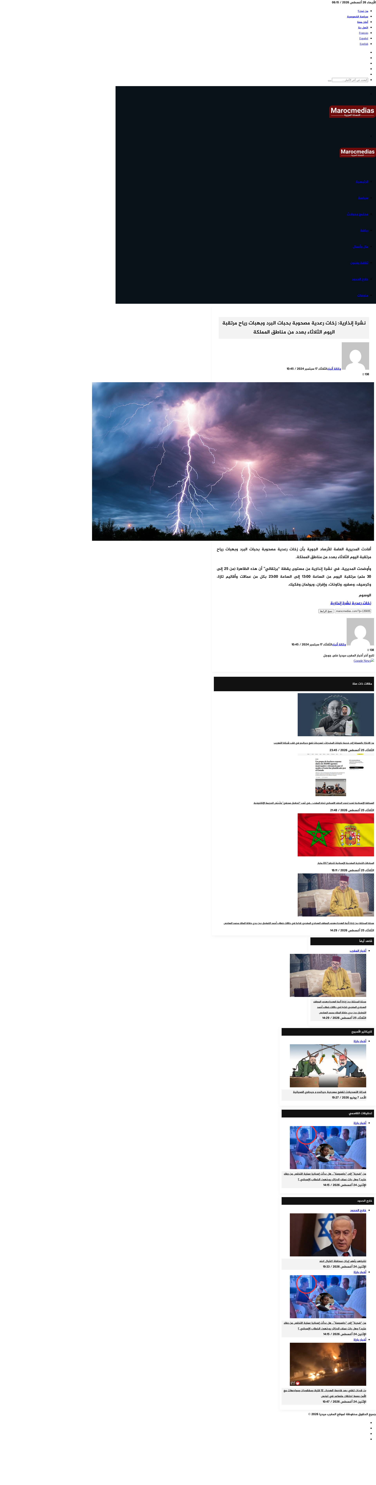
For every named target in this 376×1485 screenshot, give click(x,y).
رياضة (364, 230)
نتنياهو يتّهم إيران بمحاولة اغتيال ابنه (342, 1261)
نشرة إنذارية (340, 603)
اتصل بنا (363, 27)
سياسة (363, 198)
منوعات (362, 295)
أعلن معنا (362, 22)
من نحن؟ (363, 11)
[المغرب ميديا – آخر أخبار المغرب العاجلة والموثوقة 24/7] (352, 117)
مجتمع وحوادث (357, 214)
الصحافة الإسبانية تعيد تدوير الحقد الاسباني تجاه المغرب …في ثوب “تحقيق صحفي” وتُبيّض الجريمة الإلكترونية (314, 803)
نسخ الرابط (326, 611)
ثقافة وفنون (359, 263)
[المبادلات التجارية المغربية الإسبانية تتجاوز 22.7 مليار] (336, 855)
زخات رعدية (361, 603)
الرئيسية (362, 182)
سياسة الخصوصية (357, 16)
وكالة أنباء (334, 369)
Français (363, 33)
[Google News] (364, 661)
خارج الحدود (360, 279)
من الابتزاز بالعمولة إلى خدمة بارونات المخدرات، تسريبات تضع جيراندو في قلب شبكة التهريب (324, 743)
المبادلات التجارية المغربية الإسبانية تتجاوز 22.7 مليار (345, 863)
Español (363, 38)
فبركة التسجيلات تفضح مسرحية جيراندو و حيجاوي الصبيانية (329, 1092)
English (364, 44)
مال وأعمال (360, 247)
